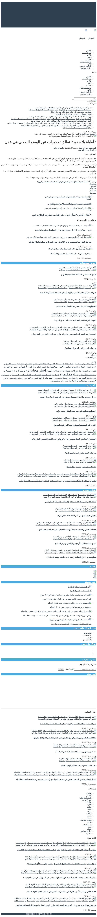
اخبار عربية (61, 371)
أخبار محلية (57, 366)
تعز (29, 377)
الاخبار (88, 50)
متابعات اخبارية (76, 380)
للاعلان (88, 18)
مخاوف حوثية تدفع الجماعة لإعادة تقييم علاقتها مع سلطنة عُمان (71, 557)
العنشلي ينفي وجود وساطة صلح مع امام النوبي (69, 203)
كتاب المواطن (85, 68)
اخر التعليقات (91, 357)
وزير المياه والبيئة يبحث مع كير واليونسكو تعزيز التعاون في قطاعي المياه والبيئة (60, 116)
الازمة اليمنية (68, 374)
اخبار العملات (86, 371)
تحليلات (88, 59)
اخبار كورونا (41, 182)
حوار (89, 57)
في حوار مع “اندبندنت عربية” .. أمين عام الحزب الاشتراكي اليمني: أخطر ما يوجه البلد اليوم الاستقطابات (56, 905)
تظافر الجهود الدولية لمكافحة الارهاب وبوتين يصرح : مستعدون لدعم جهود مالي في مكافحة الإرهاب (57, 481)
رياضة (89, 813)
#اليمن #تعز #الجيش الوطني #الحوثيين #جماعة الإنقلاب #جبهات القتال (75, 364)
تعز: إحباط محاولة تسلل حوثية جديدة (77, 128)
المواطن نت (72, 378)
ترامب (33, 378)
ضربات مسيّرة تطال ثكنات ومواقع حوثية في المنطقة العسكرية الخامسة (63, 108)
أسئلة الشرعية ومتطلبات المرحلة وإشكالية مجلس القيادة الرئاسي (70, 502)
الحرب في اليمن (7, 375)
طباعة (93, 150)
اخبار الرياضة (12, 367)
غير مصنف (87, 824)
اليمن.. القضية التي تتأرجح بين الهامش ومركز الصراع (75, 543)
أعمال (93, 355)
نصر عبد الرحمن (86, 148)
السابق (88, 199)
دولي (89, 811)
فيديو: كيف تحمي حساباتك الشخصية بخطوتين (78, 274)
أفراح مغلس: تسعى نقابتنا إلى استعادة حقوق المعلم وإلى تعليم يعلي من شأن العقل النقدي (61, 864)
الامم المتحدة (46, 375)
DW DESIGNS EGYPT (62, 914)
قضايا (89, 829)
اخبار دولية (70, 371)
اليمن (50, 377)
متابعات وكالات (64, 381)
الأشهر (93, 283)
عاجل (89, 822)
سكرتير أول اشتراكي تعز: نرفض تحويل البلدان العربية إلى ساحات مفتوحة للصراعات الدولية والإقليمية (56, 850)
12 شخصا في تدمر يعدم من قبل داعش (81, 467)
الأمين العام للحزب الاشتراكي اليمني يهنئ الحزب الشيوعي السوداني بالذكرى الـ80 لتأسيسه (56, 125)
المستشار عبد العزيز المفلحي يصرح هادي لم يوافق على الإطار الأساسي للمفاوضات (64, 334)
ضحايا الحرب (7, 378)
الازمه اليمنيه (55, 375)
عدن (94, 381)
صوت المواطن (85, 62)
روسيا (21, 378)
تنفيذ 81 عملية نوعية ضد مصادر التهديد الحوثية (73, 114)
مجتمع (88, 833)
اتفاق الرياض (45, 367)
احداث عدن (37, 367)
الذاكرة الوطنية (85, 66)
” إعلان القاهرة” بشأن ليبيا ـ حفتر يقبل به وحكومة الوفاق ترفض (61, 215)
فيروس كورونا (88, 381)
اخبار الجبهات (26, 366)
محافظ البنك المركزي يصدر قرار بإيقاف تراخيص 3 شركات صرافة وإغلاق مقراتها (60, 110)
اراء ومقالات (9, 371)
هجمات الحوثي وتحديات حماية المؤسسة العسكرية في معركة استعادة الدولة (66, 529)
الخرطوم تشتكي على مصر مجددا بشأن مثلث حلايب (76, 306)
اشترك (61, 669)
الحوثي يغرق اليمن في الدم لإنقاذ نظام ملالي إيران (76, 515)
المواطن (82, 377)
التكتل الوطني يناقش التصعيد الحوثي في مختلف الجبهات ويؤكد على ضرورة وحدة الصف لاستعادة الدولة (51, 119)
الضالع (89, 378)
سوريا (17, 378)
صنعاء (13, 378)
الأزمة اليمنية (82, 375)
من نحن (88, 13)
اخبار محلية (38, 370)
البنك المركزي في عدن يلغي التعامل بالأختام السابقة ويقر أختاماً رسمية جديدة (61, 121)
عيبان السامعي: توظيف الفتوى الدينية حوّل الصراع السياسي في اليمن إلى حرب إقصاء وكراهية (59, 877)
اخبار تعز (78, 371)
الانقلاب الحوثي (36, 375)
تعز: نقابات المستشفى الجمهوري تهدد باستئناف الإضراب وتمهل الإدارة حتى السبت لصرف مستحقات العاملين (49, 123)
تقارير (89, 55)
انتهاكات (38, 378)
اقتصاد (88, 793)
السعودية (93, 378)
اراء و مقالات (22, 370)
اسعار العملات (91, 375)
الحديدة (16, 375)
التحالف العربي (25, 375)
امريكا (44, 378)
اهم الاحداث (86, 53)
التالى (89, 210)
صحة (89, 816)
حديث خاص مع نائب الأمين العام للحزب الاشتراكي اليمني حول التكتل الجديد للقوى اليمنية (61, 891)
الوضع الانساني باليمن (61, 378)
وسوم (93, 361)
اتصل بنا (88, 16)
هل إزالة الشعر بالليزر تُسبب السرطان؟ (80, 348)
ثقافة (89, 64)
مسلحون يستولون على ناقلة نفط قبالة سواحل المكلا (71, 112)
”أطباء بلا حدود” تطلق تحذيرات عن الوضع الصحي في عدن (68, 182)
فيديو (89, 827)
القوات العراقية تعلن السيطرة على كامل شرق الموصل (75, 320)
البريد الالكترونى (84, 150)
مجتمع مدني (55, 381)
